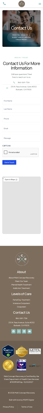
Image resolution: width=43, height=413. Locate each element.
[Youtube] (29, 331)
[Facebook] (13, 331)
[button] (40, 4)
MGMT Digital (28, 400)
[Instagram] (19, 331)
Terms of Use (26, 407)
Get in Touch (9, 162)
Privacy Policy (8, 407)
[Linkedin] (24, 331)
